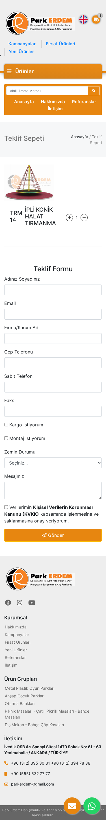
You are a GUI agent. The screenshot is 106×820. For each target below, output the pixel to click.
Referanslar (84, 101)
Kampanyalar (22, 43)
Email (10, 303)
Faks (9, 400)
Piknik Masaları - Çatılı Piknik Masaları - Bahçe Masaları (47, 714)
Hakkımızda (53, 101)
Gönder (55, 535)
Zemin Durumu (19, 452)
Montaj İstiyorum (26, 438)
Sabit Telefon (18, 376)
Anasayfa (24, 101)
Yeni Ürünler (21, 51)
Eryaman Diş (64, 815)
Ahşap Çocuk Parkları (24, 695)
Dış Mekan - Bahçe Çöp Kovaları (34, 724)
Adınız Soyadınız (22, 279)
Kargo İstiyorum (25, 425)
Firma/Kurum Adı (22, 327)
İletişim (55, 108)
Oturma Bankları (19, 703)
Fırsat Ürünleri (60, 43)
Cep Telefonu (18, 352)
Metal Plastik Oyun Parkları (29, 688)
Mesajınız (14, 476)
